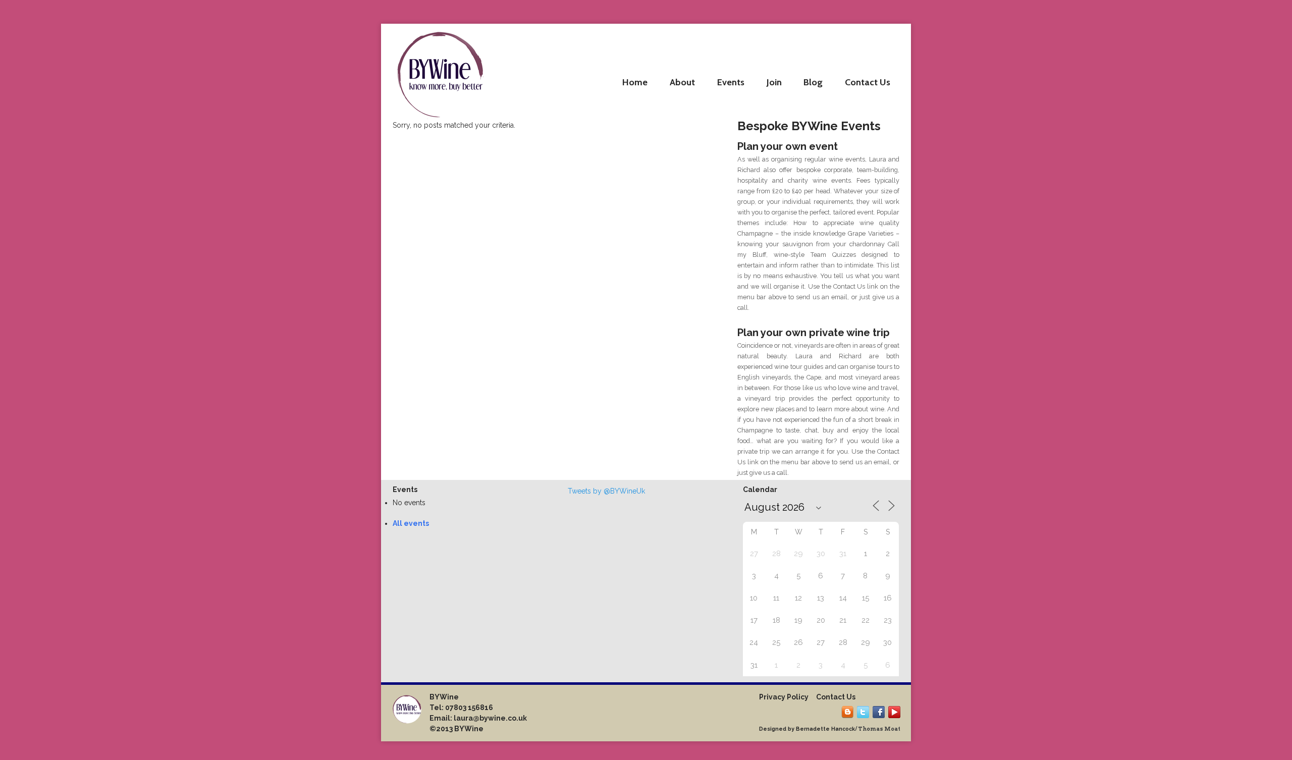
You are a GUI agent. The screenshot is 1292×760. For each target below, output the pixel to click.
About (682, 82)
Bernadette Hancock (825, 729)
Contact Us (867, 82)
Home (635, 82)
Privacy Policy (784, 697)
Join (774, 82)
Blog (813, 82)
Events (730, 82)
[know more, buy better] (440, 72)
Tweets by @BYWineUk (606, 491)
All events (411, 523)
